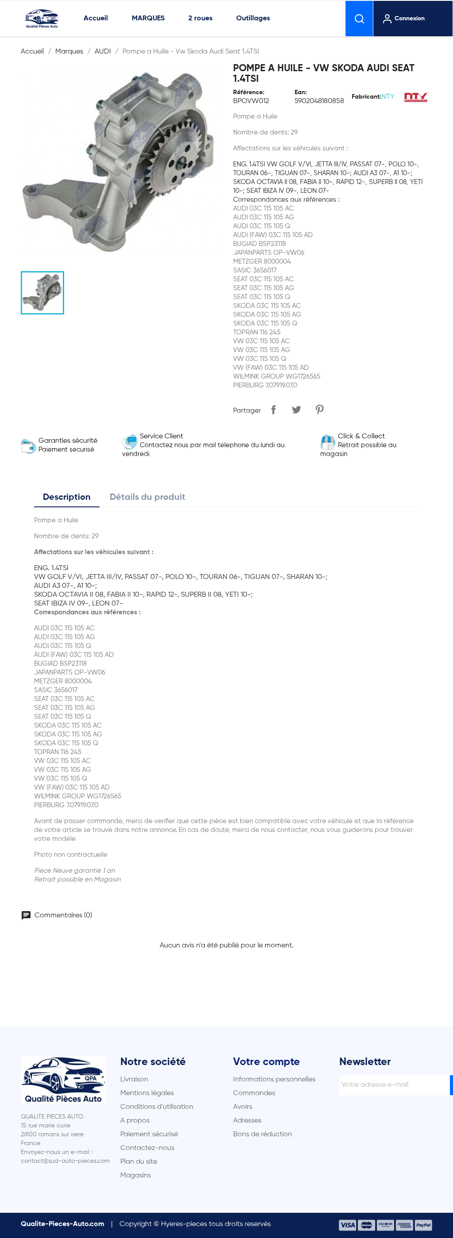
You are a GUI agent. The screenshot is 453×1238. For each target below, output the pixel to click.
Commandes (254, 1093)
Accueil (96, 18)
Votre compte (266, 1062)
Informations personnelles (274, 1079)
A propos (135, 1120)
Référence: (249, 92)
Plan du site (138, 1161)
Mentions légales (147, 1093)
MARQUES (148, 18)
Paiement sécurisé (149, 1134)
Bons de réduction (262, 1134)
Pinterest (319, 409)
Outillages (253, 18)
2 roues (200, 18)
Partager (273, 409)
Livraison (134, 1079)
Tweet (296, 409)
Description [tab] (67, 497)
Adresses (247, 1120)
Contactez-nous (147, 1148)
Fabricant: (366, 97)
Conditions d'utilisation (156, 1107)
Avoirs (242, 1107)
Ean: (301, 92)
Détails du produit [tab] (147, 497)
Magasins (135, 1175)
